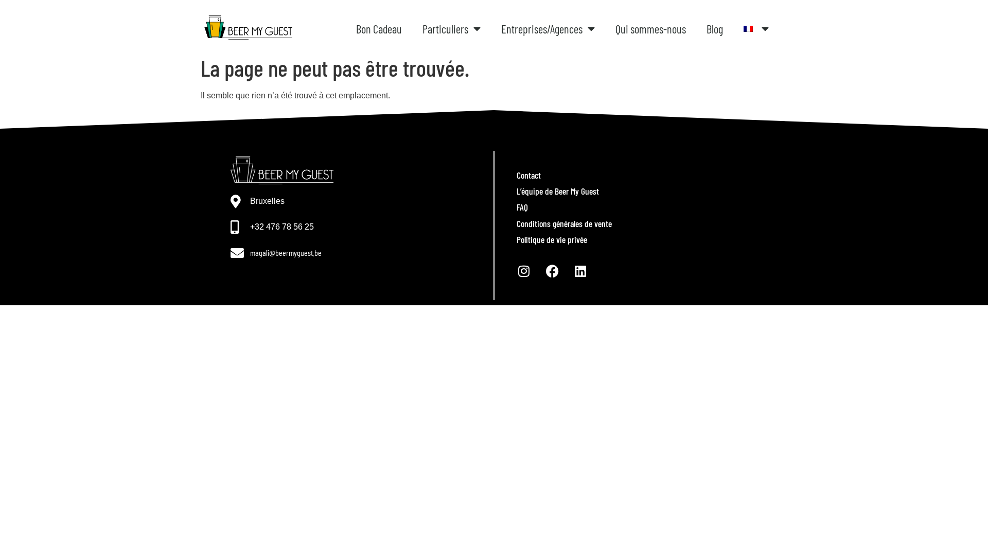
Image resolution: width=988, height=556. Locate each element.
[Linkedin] (580, 271)
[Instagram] (524, 271)
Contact (529, 175)
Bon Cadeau (379, 29)
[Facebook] (552, 271)
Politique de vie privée (552, 239)
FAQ (522, 207)
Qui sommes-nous (650, 29)
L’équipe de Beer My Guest (558, 191)
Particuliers (445, 29)
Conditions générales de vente (564, 223)
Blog (715, 29)
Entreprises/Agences (542, 29)
